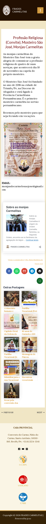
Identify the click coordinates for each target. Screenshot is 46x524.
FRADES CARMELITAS (19, 10)
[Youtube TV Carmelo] (23, 449)
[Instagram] (27, 449)
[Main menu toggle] (40, 10)
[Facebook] (19, 449)
